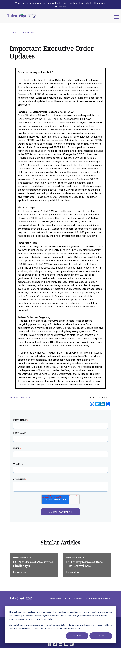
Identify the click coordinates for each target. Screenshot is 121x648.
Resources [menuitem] (55, 598)
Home (13, 32)
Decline (101, 635)
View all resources (20, 397)
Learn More (19, 572)
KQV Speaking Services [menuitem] (98, 598)
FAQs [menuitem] (67, 598)
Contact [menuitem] (78, 598)
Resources (28, 32)
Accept (77, 635)
